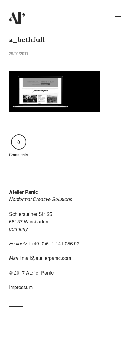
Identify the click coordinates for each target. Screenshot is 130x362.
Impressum (21, 287)
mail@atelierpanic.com (46, 257)
